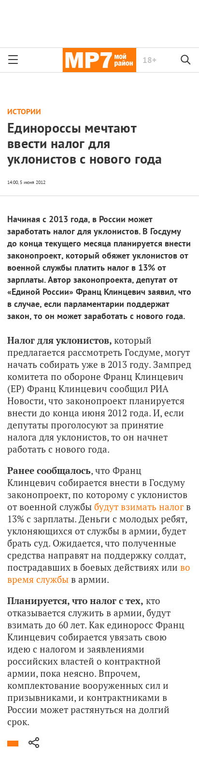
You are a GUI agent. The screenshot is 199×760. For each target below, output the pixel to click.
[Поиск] (186, 60)
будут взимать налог (139, 507)
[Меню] (13, 60)
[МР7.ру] (99, 60)
